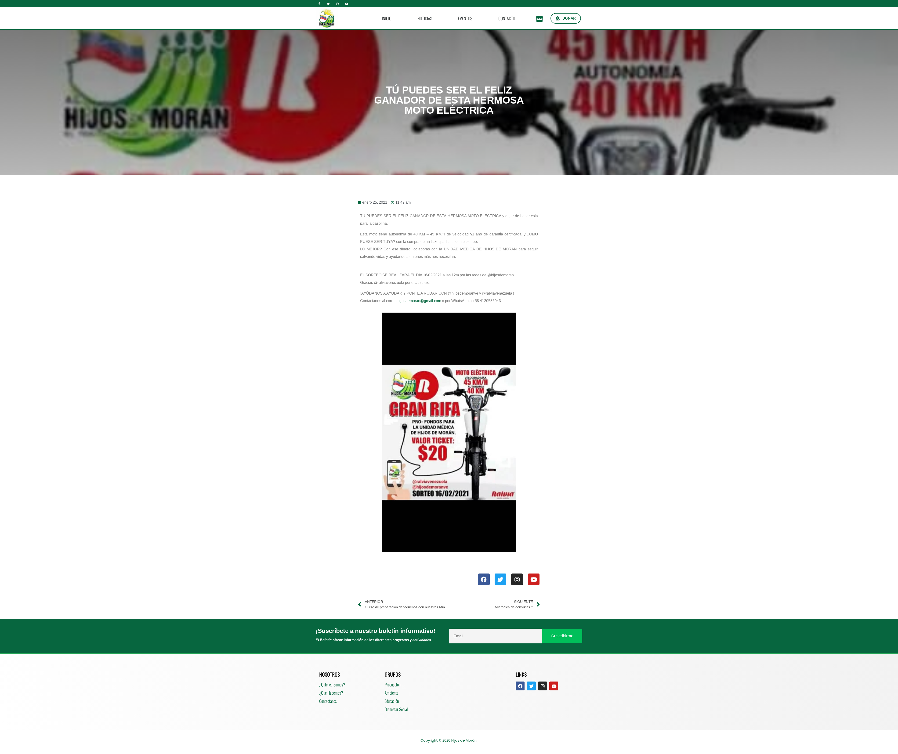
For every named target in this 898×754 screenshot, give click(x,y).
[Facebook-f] (319, 3)
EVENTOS (465, 18)
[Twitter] (328, 3)
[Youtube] (346, 3)
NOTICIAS (424, 18)
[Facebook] (484, 579)
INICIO (386, 18)
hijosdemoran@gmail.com (419, 301)
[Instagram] (337, 3)
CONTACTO (506, 18)
